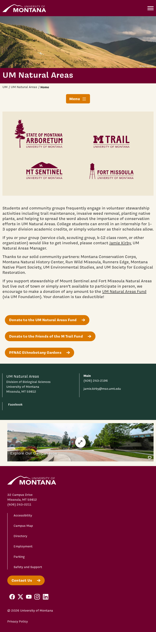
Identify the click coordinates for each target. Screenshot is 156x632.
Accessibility (23, 515)
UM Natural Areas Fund (124, 291)
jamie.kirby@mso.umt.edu (102, 389)
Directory (20, 536)
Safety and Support (28, 567)
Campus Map (23, 526)
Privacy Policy (17, 621)
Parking (19, 557)
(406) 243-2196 (95, 381)
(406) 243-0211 (19, 504)
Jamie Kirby (120, 242)
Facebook (15, 404)
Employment (23, 546)
